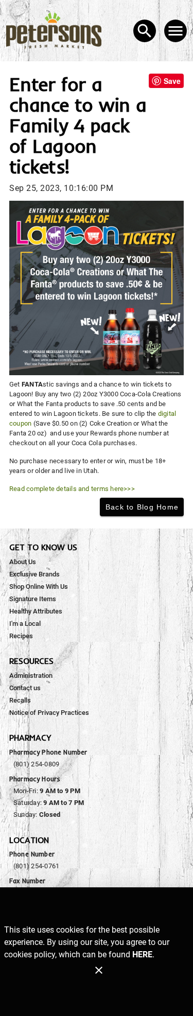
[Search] (144, 31)
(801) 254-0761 (36, 866)
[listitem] (22, 562)
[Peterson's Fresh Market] (57, 30)
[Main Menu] (175, 31)
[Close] (99, 970)
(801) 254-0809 (36, 764)
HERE (142, 954)
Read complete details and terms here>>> (72, 489)
